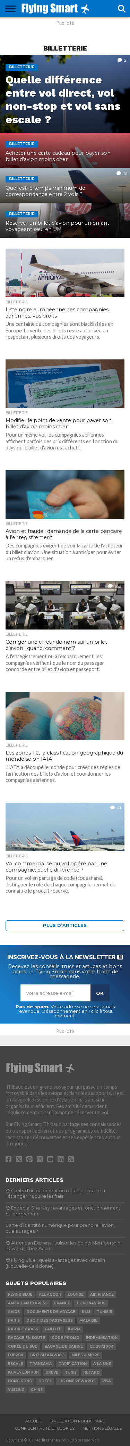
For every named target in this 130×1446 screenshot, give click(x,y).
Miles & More (85, 1355)
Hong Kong (20, 1381)
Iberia (74, 1329)
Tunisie (104, 1312)
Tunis (71, 1372)
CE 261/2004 (101, 1346)
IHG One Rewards (77, 1381)
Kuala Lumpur (23, 1372)
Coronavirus (91, 1303)
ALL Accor (50, 1294)
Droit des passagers (49, 1320)
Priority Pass (23, 1329)
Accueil (33, 1421)
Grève (51, 1372)
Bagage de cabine (63, 1346)
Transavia (40, 1364)
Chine (37, 1389)
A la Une (102, 1364)
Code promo (65, 1338)
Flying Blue (20, 1294)
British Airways (47, 1355)
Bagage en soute (26, 1338)
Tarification (73, 1364)
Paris (14, 1320)
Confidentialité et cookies (45, 1428)
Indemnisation (102, 1338)
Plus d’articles (65, 925)
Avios (14, 1312)
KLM (86, 1312)
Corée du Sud (23, 1346)
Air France (102, 1294)
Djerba (16, 1355)
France (62, 1303)
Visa (106, 1381)
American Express (27, 1303)
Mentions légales (102, 1428)
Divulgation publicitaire (77, 1421)
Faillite (53, 1329)
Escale (15, 1364)
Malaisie (88, 1320)
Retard (91, 1372)
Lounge (76, 1294)
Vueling (16, 1389)
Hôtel (45, 1381)
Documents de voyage (50, 1312)
